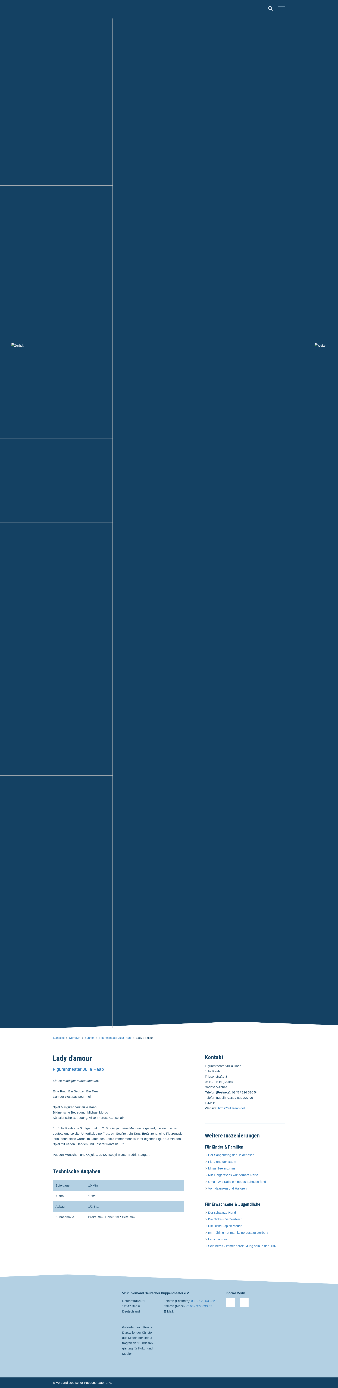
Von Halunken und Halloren (227, 1188)
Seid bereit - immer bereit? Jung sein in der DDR (242, 1246)
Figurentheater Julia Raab (115, 1037)
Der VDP (74, 1037)
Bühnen (90, 1037)
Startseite (59, 1037)
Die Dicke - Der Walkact (225, 1219)
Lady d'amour (217, 1239)
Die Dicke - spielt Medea (225, 1226)
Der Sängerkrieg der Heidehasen (231, 1155)
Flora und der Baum (222, 1161)
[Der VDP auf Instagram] (244, 1302)
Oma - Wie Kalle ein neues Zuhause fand (237, 1182)
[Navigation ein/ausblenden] (281, 9)
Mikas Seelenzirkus (221, 1168)
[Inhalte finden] (270, 9)
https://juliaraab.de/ (231, 1108)
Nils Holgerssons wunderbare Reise (233, 1175)
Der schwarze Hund (222, 1212)
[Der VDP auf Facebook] (230, 1302)
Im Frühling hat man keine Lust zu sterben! (238, 1232)
